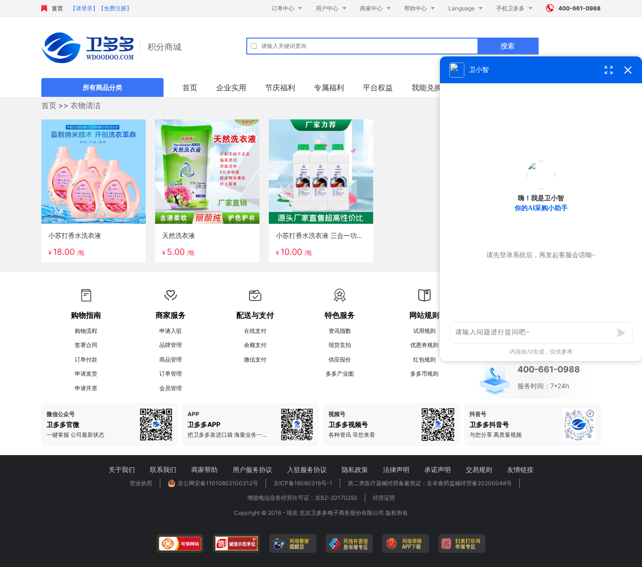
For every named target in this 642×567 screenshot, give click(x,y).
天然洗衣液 (178, 235)
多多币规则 (424, 373)
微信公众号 (61, 414)
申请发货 (86, 373)
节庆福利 (280, 87)
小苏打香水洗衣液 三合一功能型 (323, 235)
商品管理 (170, 359)
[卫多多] (87, 47)
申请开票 (86, 388)
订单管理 (170, 373)
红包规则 (424, 359)
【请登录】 (84, 8)
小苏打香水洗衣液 (74, 235)
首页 (57, 8)
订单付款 (86, 359)
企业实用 (231, 87)
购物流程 (86, 330)
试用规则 (424, 330)
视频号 (337, 414)
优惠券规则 (424, 344)
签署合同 (86, 344)
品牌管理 (170, 344)
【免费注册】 (115, 8)
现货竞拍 (340, 344)
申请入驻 (170, 330)
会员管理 (170, 388)
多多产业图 (340, 373)
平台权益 (378, 87)
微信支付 (255, 359)
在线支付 (255, 330)
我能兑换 (427, 87)
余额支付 (255, 344)
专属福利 (329, 87)
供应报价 (340, 359)
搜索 (508, 45)
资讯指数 (340, 330)
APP (193, 414)
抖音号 (478, 414)
